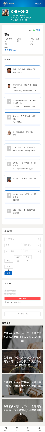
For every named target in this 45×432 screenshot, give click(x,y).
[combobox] (13, 245)
